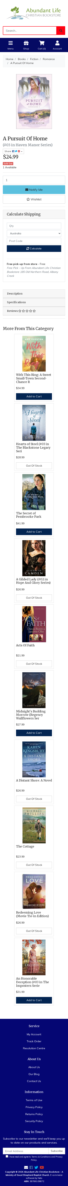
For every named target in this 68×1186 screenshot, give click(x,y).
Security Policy (34, 1121)
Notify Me (35, 190)
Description (14, 293)
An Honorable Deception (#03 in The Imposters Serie (32, 982)
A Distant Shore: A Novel (34, 780)
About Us (34, 1067)
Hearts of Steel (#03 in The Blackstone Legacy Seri (33, 447)
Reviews (12, 311)
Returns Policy (34, 1114)
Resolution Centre (34, 1048)
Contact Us (34, 1081)
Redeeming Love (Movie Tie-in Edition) (32, 914)
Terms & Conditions (41, 1156)
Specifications (16, 302)
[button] (34, 199)
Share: (8, 151)
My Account (34, 1034)
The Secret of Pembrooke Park (28, 515)
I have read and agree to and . (35, 1158)
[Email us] (26, 1167)
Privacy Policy (34, 1107)
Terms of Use (34, 1100)
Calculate (35, 248)
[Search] (60, 30)
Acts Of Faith (25, 645)
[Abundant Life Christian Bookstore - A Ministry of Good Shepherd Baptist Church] (34, 13)
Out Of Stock (34, 465)
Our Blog (34, 1074)
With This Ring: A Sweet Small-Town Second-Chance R (33, 378)
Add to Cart (34, 396)
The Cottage (25, 846)
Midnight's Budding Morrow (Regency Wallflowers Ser (31, 715)
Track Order (34, 1041)
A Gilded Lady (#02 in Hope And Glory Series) (33, 581)
